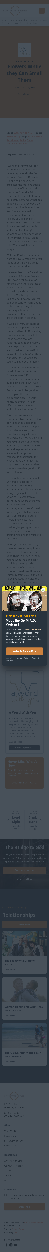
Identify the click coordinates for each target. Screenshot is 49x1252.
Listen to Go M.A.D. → (24, 651)
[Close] (43, 590)
